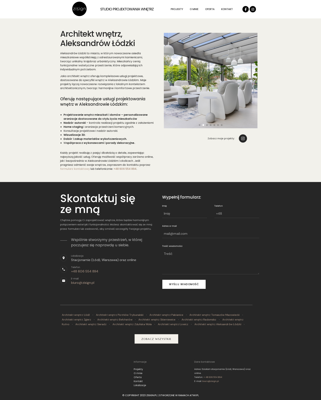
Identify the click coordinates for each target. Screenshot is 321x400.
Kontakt (227, 9)
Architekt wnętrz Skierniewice (156, 319)
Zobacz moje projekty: (221, 138)
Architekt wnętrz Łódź (76, 315)
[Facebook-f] (245, 9)
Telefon (75, 267)
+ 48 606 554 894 (212, 377)
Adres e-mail (169, 226)
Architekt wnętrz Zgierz (76, 319)
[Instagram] (253, 9)
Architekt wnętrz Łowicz (173, 324)
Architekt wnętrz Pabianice (166, 315)
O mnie (194, 9)
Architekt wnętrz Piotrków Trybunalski (120, 315)
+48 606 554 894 (84, 271)
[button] (199, 125)
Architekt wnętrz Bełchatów (114, 319)
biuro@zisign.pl (82, 282)
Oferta (210, 9)
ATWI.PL (194, 395)
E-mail (75, 278)
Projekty (177, 9)
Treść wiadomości (172, 246)
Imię (164, 205)
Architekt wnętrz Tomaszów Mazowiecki (214, 315)
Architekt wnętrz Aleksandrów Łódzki (217, 324)
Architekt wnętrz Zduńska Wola (132, 324)
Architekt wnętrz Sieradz (90, 324)
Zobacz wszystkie (156, 339)
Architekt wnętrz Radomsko (199, 319)
